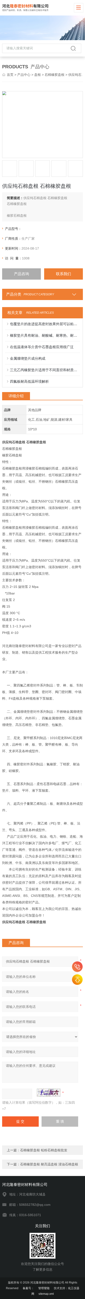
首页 (10, 75)
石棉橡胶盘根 (54, 75)
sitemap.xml (46, 1293)
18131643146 (77, 966)
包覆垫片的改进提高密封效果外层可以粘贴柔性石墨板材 (45, 324)
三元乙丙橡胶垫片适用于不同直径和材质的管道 (45, 370)
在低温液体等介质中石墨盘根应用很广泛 (42, 347)
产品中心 (23, 75)
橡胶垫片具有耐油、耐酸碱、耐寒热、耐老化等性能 (45, 335)
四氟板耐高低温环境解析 (29, 381)
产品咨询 (21, 274)
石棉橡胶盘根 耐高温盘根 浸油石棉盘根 (49, 1164)
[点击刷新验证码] (48, 1093)
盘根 (37, 75)
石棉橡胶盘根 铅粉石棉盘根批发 (43, 1150)
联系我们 (63, 274)
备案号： (28, 1288)
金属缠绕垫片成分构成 (27, 358)
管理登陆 (44, 1288)
